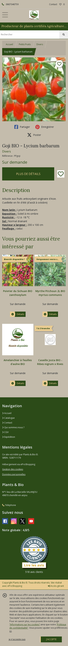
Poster (36, 135)
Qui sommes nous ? (14, 427)
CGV (6, 432)
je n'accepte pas (17, 639)
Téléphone (10, 505)
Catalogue (9, 417)
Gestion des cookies (12, 469)
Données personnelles (13, 474)
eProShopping (14, 585)
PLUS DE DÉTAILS (28, 174)
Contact (53, 4)
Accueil (9, 44)
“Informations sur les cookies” (24, 624)
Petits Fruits (25, 44)
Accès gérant (57, 585)
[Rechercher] (63, 34)
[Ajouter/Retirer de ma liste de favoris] (60, 174)
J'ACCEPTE (51, 639)
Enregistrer (47, 127)
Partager (24, 127)
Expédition (9, 436)
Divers (39, 44)
